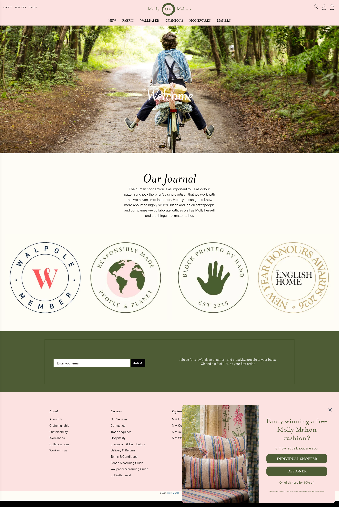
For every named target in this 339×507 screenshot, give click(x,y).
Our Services (119, 419)
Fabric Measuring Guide (127, 463)
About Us (55, 419)
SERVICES (21, 7)
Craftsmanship (59, 425)
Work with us (58, 450)
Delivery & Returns (123, 450)
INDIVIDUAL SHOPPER (297, 459)
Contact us (118, 425)
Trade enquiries (121, 432)
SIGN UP (138, 363)
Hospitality (118, 438)
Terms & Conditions (124, 456)
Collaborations (59, 444)
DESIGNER (296, 471)
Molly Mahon (173, 492)
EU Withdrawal (121, 475)
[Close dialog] (330, 409)
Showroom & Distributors (128, 444)
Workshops (57, 438)
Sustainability (58, 432)
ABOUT (7, 7)
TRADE (33, 7)
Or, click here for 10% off (296, 482)
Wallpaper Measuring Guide (129, 469)
